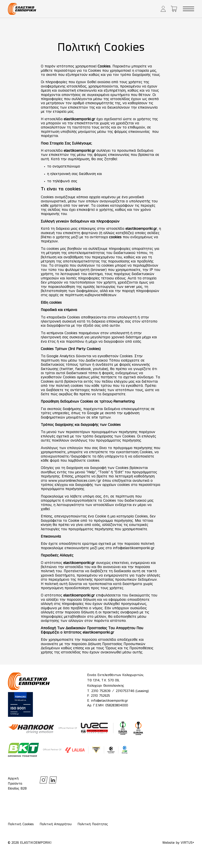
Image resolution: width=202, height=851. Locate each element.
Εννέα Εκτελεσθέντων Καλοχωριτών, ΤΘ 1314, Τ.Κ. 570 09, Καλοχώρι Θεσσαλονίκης (115, 680)
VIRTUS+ (187, 843)
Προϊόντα (15, 783)
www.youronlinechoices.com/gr (74, 480)
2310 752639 (100, 691)
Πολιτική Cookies (21, 824)
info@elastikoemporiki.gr (133, 548)
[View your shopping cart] (174, 9)
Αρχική (13, 778)
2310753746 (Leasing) (132, 691)
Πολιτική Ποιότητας (93, 824)
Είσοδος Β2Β (17, 788)
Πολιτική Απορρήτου (56, 824)
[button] (163, 9)
